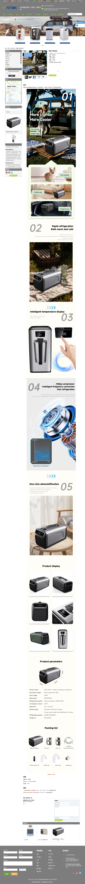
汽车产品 (7, 58)
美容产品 (29, 14)
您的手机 (21, 855)
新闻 (17, 14)
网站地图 (39, 871)
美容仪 (7, 62)
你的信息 (6, 860)
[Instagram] (9, 172)
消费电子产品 (8, 54)
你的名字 (6, 850)
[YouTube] (6, 172)
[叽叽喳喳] (11, 172)
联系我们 (61, 14)
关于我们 (10, 14)
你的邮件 (21, 850)
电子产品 (53, 14)
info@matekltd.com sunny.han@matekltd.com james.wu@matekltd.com (56, 9)
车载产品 (45, 14)
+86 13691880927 (49, 5)
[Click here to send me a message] (77, 25)
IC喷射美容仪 (8, 136)
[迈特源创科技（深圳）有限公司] (10, 8)
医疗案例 (7, 64)
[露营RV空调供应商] (32, 62)
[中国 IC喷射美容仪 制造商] (13, 127)
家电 (23, 14)
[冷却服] (42, 31)
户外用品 (37, 14)
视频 (38, 865)
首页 (4, 14)
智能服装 (7, 53)
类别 (9, 48)
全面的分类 (13, 48)
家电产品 (7, 60)
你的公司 (6, 855)
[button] (41, 45)
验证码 (5, 867)
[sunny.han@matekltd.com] (23, 803)
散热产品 (7, 56)
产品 (38, 860)
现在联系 (14, 175)
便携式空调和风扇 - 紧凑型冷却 (12, 116)
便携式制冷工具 (29, 797)
